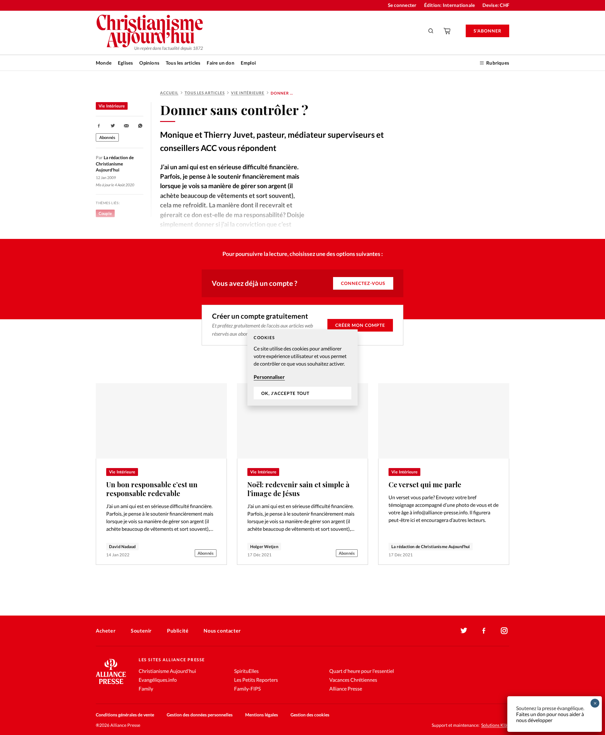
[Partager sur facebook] (99, 126)
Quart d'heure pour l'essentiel (361, 671)
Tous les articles (183, 63)
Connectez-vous (363, 283)
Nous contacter (222, 631)
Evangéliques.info (158, 680)
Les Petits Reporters (256, 680)
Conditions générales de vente (125, 714)
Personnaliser (269, 377)
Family (146, 689)
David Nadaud (122, 546)
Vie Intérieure (247, 92)
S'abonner (487, 30)
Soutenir (141, 631)
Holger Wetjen (264, 546)
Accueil (169, 92)
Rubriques (497, 63)
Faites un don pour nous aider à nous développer (550, 717)
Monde (104, 63)
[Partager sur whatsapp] (140, 126)
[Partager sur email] (126, 126)
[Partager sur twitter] (113, 126)
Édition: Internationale (449, 5)
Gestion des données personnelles (200, 714)
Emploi (248, 63)
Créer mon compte (360, 325)
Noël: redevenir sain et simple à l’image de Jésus (298, 489)
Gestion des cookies (310, 714)
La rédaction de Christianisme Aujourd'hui (430, 546)
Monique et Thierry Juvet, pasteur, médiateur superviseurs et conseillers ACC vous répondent (272, 141)
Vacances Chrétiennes (353, 680)
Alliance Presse (345, 689)
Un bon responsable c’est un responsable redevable (152, 489)
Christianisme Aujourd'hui (167, 671)
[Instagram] (504, 631)
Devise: (495, 5)
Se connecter (402, 5)
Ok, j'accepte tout (285, 393)
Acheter (106, 631)
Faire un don (220, 63)
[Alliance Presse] (111, 685)
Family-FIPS (247, 689)
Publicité (177, 631)
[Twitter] (464, 631)
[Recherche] (431, 30)
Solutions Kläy (495, 725)
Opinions (149, 63)
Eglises (125, 63)
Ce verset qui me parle (425, 484)
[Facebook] (484, 631)
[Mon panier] (447, 31)
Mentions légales (261, 714)
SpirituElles (246, 671)
